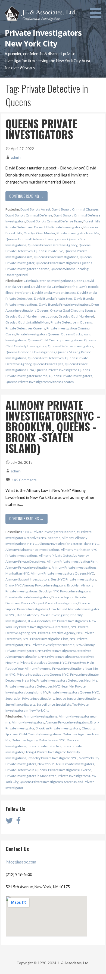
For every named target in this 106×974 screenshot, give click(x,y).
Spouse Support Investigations (77, 698)
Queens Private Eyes (48, 364)
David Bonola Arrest (35, 209)
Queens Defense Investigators (70, 346)
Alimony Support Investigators (27, 579)
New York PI (46, 764)
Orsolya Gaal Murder (39, 233)
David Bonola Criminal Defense (28, 215)
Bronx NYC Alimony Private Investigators (35, 585)
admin (16, 157)
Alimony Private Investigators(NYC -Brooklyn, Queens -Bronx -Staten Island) (52, 426)
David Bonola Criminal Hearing (54, 287)
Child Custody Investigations (40, 734)
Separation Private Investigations (29, 698)
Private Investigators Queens (38, 334)
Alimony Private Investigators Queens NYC (62, 573)
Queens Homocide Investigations (30, 352)
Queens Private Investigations (56, 257)
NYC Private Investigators (75, 764)
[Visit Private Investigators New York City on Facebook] (18, 822)
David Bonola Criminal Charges (75, 209)
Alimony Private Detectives (25, 561)
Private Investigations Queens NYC (43, 674)
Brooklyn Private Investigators (27, 597)
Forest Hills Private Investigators (58, 227)
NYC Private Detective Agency (53, 633)
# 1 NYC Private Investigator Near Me (47, 532)
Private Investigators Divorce (69, 770)
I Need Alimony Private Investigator (42, 615)
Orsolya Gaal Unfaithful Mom (27, 322)
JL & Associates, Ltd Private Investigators (58, 621)
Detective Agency (25, 740)
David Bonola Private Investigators (64, 304)
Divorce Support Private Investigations (49, 603)
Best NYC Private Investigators (73, 579)
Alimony (68, 538)
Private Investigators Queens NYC (73, 692)
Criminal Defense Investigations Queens (54, 281)
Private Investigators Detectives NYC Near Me (39, 686)
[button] (97, 9)
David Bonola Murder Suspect (54, 293)
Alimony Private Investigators (67, 722)
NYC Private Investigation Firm (45, 639)
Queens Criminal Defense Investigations (35, 239)
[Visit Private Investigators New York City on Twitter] (9, 822)
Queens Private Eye (48, 251)
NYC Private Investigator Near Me (49, 645)
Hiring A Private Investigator (45, 752)
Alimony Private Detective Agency (64, 555)
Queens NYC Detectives (46, 358)
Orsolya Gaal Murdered (76, 316)
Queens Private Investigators (41, 128)
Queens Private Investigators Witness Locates (39, 382)
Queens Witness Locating (70, 269)
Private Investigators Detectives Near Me (66, 680)
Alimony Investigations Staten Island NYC (68, 544)
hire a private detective (44, 746)
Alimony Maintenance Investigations (32, 550)
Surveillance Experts (20, 704)
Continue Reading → (26, 196)
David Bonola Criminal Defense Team (54, 221)
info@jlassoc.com (21, 862)
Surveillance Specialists (54, 704)
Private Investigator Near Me (78, 233)
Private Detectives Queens (25, 328)
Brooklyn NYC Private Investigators (65, 591)
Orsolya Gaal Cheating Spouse (72, 310)
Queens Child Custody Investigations (55, 340)
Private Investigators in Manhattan (31, 776)
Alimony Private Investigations (27, 567)
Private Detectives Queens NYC (43, 663)
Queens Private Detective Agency (52, 245)
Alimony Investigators (28, 722)
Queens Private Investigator (56, 370)
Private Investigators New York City (43, 38)
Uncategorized (16, 275)
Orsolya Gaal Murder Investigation (31, 316)
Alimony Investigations (40, 716)
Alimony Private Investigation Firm (72, 561)
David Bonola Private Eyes (53, 298)
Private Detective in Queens (71, 322)
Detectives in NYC (52, 740)
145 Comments (24, 480)
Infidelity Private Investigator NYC (52, 758)
